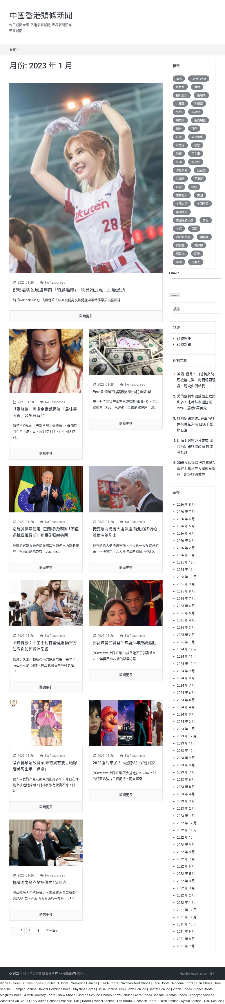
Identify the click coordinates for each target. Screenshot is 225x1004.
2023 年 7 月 (186, 772)
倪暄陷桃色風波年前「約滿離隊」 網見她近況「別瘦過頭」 (71, 290)
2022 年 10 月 (187, 837)
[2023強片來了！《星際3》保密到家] (126, 723)
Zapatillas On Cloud (14, 1001)
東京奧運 (197, 137)
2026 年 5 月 (186, 526)
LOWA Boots (109, 983)
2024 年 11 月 (187, 657)
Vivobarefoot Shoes (135, 983)
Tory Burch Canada (44, 1001)
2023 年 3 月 (186, 801)
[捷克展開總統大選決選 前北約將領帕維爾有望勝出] (126, 489)
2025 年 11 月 (187, 570)
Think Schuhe (168, 1001)
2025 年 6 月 (186, 606)
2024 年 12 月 (187, 649)
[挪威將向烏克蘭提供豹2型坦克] (46, 843)
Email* (174, 273)
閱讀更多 (86, 316)
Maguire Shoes (11, 995)
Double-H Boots (57, 983)
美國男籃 (203, 203)
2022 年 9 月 (186, 845)
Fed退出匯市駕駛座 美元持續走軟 (122, 391)
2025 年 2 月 (186, 635)
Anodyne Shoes (200, 995)
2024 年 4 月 (186, 707)
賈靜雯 (198, 245)
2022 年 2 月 (186, 895)
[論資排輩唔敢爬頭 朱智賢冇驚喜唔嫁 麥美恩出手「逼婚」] (46, 723)
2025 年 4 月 (186, 620)
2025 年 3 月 (186, 628)
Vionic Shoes (182, 989)
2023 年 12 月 (187, 736)
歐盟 (179, 153)
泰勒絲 (195, 162)
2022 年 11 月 (187, 830)
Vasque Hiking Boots (76, 1001)
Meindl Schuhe (104, 1001)
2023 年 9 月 (186, 758)
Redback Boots (145, 1001)
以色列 (180, 87)
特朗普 (180, 178)
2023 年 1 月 (186, 816)
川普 (179, 128)
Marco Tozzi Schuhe (117, 995)
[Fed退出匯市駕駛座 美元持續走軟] (126, 352)
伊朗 (197, 87)
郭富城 (180, 253)
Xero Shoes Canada (149, 995)
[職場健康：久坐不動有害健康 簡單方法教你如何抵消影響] (46, 603)
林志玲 (180, 145)
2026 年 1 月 (186, 555)
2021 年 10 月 (187, 924)
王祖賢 (198, 178)
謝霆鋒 (204, 237)
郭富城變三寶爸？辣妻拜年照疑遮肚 (124, 643)
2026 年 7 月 (186, 512)
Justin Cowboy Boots (39, 995)
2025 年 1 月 (186, 642)
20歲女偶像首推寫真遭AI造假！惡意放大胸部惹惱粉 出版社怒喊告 (196, 469)
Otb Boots (124, 1001)
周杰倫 (180, 120)
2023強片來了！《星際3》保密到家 (124, 763)
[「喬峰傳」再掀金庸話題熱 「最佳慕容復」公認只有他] (46, 360)
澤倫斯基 (181, 170)
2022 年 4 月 (186, 881)
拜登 (194, 128)
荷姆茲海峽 (183, 237)
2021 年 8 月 (186, 939)
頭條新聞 (184, 345)
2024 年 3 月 (186, 714)
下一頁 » (51, 931)
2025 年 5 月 (186, 613)
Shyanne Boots (84, 989)
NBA (179, 78)
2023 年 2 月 (186, 809)
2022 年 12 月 (187, 823)
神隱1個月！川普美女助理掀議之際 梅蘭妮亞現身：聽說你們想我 (196, 380)
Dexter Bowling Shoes (55, 989)
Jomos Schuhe (89, 995)
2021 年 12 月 (187, 910)
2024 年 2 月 (186, 722)
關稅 (197, 253)
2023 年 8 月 (186, 765)
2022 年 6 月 (186, 866)
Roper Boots (203, 989)
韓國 (179, 262)
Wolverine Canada (84, 983)
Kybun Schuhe (191, 1001)
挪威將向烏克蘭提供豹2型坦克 (39, 882)
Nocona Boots (182, 983)
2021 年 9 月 (186, 932)
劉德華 (198, 103)
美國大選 (181, 203)
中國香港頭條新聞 (41, 15)
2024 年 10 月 (187, 664)
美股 (206, 220)
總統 (194, 187)
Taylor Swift (198, 78)
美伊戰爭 (181, 195)
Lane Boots (161, 983)
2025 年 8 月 (186, 591)
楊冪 (197, 145)
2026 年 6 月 (186, 519)
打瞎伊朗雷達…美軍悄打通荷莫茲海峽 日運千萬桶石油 (195, 424)
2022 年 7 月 (186, 859)
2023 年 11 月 (187, 743)
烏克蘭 (201, 170)
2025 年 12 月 (187, 562)
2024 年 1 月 (186, 729)
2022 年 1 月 (186, 903)
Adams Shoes (176, 995)
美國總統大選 (184, 220)
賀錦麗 (180, 245)
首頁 (13, 50)
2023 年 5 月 (186, 787)
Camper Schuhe (24, 989)
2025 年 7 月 (186, 599)
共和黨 (180, 103)
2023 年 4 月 (186, 794)
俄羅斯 (201, 95)
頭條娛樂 (184, 339)
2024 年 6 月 (186, 693)
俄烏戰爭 (181, 95)
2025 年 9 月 (186, 584)
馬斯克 (195, 262)
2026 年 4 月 (186, 533)
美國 (200, 195)
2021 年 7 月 (186, 946)
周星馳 (195, 112)
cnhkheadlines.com (196, 973)
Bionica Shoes (10, 983)
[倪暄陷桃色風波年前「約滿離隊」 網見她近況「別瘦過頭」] (86, 178)
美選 (179, 228)
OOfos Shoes (33, 983)
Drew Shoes (66, 995)
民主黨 (195, 153)
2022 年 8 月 (186, 852)
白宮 (179, 187)
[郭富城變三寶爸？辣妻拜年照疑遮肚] (126, 603)
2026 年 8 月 (186, 504)
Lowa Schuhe (136, 989)
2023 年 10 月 (187, 751)
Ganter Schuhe (160, 989)
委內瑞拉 (200, 120)
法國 (179, 162)
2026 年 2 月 (186, 548)
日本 (179, 137)
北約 (179, 112)
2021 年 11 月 (187, 917)
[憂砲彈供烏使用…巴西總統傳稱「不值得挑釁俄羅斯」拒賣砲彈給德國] (46, 489)
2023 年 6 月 (186, 780)
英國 (194, 228)
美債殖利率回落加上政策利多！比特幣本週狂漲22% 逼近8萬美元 (196, 402)
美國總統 (181, 212)
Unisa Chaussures (111, 989)
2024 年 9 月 (186, 671)
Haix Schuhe (213, 1001)
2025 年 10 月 (187, 577)
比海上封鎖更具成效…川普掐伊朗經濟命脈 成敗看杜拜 (195, 446)
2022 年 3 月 (186, 888)
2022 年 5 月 (186, 874)
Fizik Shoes (204, 983)
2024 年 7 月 (186, 685)
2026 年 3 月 (186, 541)
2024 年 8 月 (186, 678)
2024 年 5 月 (186, 700)
